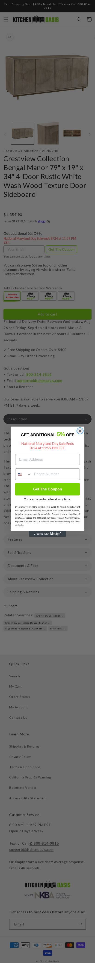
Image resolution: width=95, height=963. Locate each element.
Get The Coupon (47, 489)
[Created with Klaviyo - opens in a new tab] (47, 534)
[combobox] (23, 474)
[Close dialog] (80, 431)
